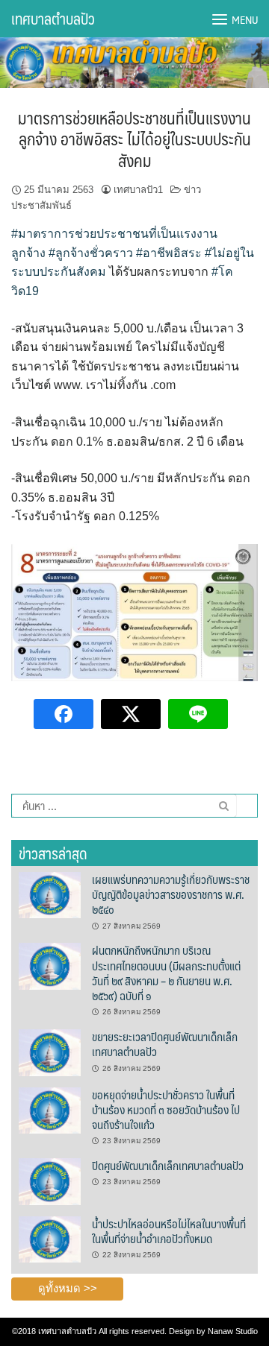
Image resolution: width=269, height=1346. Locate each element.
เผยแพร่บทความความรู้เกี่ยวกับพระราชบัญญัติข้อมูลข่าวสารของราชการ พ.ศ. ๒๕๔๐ (171, 894)
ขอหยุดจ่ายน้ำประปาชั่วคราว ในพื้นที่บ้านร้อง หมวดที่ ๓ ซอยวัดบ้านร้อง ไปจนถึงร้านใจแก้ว (166, 1109)
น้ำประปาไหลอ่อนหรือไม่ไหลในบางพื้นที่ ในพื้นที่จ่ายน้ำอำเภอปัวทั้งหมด (169, 1230)
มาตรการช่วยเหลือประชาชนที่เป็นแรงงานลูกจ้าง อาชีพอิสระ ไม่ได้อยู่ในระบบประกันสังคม (134, 139)
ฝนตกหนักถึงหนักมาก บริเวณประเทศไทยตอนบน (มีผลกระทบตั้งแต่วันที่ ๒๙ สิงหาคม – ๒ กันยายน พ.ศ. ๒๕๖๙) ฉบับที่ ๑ (166, 972)
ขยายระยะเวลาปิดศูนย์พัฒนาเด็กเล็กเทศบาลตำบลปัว (165, 1043)
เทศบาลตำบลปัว (53, 18)
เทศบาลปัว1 (138, 189)
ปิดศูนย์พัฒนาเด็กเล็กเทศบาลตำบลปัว (168, 1165)
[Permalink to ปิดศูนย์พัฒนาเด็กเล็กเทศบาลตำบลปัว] (50, 1181)
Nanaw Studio (233, 1331)
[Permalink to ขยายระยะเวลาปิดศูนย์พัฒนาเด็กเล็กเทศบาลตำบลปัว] (50, 1052)
